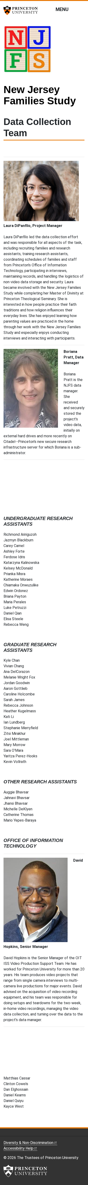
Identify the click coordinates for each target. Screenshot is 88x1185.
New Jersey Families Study (40, 95)
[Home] (30, 51)
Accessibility (18, 1148)
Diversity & (28, 1142)
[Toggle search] (81, 9)
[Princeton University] (22, 10)
